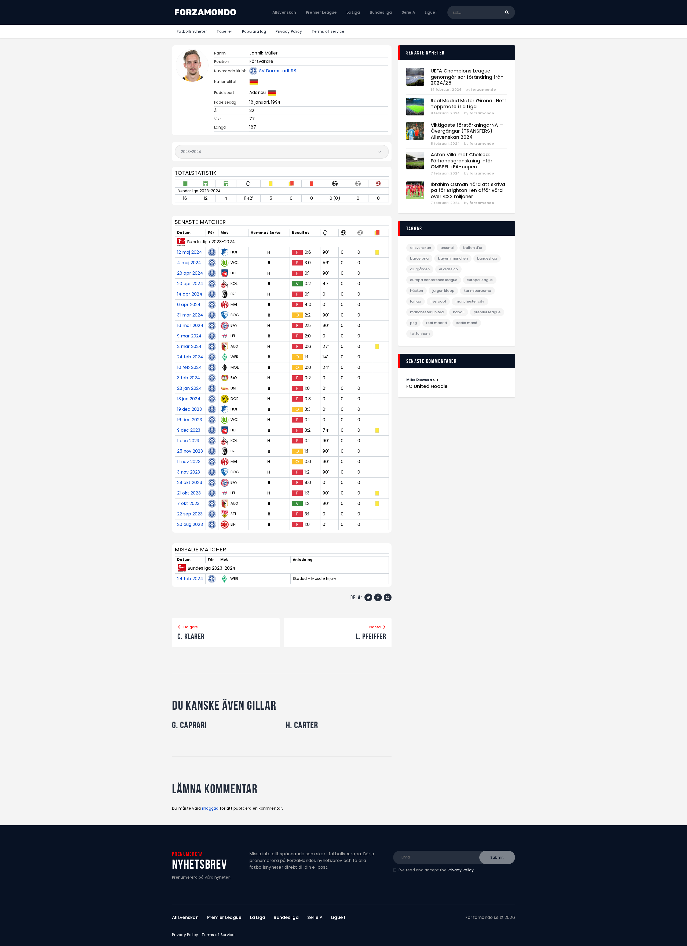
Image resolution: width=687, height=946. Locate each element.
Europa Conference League (433, 279)
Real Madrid (436, 322)
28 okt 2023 (189, 482)
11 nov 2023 (188, 461)
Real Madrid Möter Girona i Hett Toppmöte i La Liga (468, 104)
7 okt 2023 (188, 503)
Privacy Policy (461, 870)
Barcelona (419, 258)
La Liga (415, 301)
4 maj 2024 (189, 262)
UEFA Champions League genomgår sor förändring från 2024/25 (467, 77)
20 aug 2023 (190, 524)
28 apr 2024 (190, 273)
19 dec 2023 (189, 409)
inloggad (210, 808)
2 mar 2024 (189, 346)
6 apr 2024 (189, 304)
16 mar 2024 (190, 325)
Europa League (480, 279)
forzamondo (483, 89)
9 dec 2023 (188, 430)
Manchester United (427, 312)
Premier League (487, 312)
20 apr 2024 (190, 283)
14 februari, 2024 (446, 89)
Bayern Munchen (453, 258)
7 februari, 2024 (445, 173)
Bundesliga (487, 258)
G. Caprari (189, 725)
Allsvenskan (420, 247)
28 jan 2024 (189, 388)
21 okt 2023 (189, 493)
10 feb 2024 (189, 367)
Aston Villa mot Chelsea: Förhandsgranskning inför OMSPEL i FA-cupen (461, 161)
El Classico (448, 269)
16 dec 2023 (189, 420)
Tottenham (420, 333)
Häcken (416, 290)
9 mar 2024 (189, 336)
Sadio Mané (466, 322)
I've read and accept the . (437, 870)
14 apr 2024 (189, 294)
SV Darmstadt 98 (277, 71)
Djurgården (420, 269)
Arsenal (447, 247)
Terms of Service (218, 934)
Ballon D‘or (473, 247)
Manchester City (469, 301)
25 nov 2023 (190, 451)
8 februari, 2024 (445, 113)
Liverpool (438, 301)
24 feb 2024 (190, 357)
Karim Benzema (477, 290)
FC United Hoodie (427, 386)
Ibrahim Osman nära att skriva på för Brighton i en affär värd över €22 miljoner (468, 190)
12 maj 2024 (189, 252)
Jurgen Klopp (443, 290)
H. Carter (302, 725)
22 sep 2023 (190, 514)
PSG (413, 322)
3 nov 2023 (188, 472)
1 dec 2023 (188, 440)
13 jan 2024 (188, 399)
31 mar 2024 (190, 315)
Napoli (458, 312)
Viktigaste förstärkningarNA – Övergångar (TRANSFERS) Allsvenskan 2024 (467, 131)
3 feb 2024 (188, 378)
